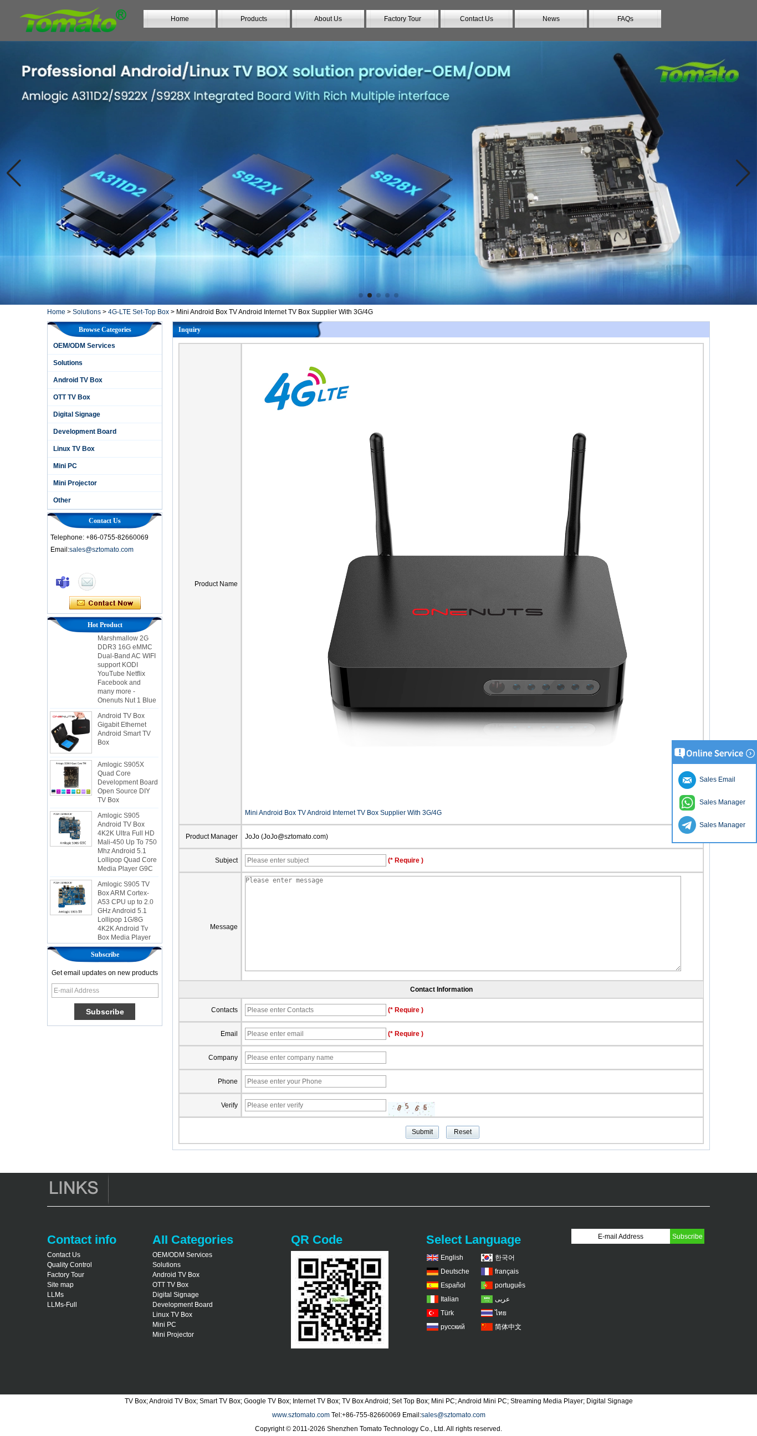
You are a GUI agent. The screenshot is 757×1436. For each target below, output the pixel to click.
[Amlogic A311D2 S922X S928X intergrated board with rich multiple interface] (378, 173)
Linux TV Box (74, 449)
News (551, 19)
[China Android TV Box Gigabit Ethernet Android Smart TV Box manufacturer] (71, 720)
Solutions (87, 312)
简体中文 (508, 1327)
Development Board (84, 431)
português (510, 1285)
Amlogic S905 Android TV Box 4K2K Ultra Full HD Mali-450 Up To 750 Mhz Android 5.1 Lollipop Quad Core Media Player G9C (127, 829)
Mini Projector (75, 483)
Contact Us (476, 19)
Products (254, 19)
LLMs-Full (62, 1305)
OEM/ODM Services (84, 346)
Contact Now (105, 603)
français (507, 1271)
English (452, 1257)
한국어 (505, 1257)
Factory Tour (402, 19)
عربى (502, 1299)
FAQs (625, 19)
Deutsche (455, 1271)
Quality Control (69, 1265)
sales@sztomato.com (101, 549)
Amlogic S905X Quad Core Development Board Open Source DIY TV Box (128, 770)
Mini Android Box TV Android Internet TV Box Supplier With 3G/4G (343, 813)
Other (62, 500)
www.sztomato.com (301, 1415)
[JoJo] (62, 582)
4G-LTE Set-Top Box (138, 312)
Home (180, 19)
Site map (60, 1285)
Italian (450, 1299)
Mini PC (65, 466)
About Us (328, 19)
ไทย (501, 1313)
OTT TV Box (71, 397)
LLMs (55, 1295)
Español (453, 1285)
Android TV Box (78, 380)
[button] (361, 295)
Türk (447, 1313)
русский (453, 1327)
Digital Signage (76, 414)
